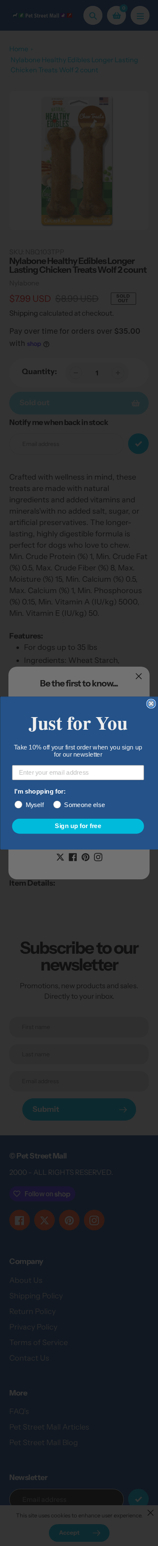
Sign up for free (78, 826)
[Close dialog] (151, 704)
